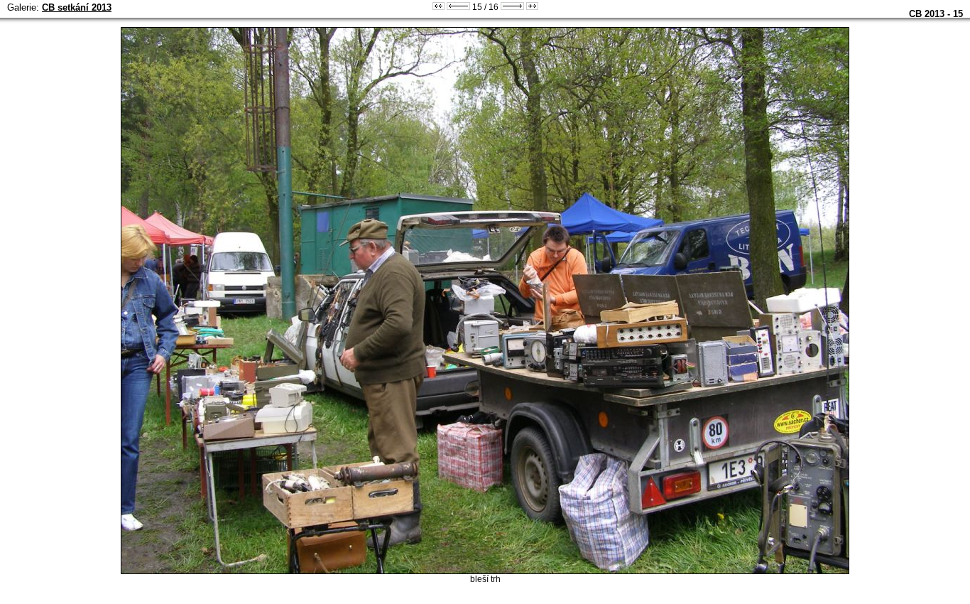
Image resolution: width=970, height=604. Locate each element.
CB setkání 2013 (76, 7)
